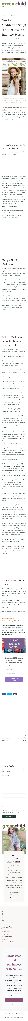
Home (3, 15)
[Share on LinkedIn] (20, 694)
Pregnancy (7, 931)
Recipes (6, 939)
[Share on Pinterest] (4, 696)
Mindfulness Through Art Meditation (12, 621)
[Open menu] (14, 11)
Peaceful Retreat (6, 616)
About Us (11, 1013)
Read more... (14, 898)
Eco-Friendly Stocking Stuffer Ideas (21, 736)
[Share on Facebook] (4, 694)
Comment (5, 775)
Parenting (6, 934)
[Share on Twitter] (9, 694)
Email (4, 806)
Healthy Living (8, 936)
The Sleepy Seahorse (8, 618)
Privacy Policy (20, 1013)
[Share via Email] (15, 694)
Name (4, 799)
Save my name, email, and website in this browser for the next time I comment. (14, 811)
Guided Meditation (10, 15)
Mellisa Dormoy (7, 38)
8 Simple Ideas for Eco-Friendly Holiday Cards (7, 736)
